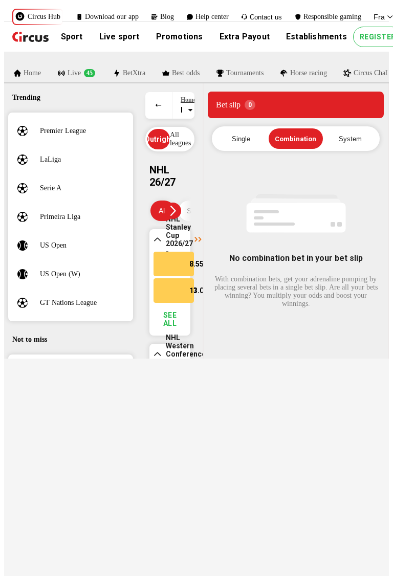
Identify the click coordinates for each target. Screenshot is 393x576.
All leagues (180, 139)
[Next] (173, 211)
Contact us (266, 17)
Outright (158, 139)
